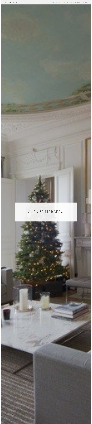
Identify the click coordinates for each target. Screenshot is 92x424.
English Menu (68, 2)
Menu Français (56, 2)
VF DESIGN (11, 2)
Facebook (78, 2)
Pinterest (85, 2)
